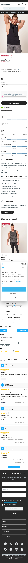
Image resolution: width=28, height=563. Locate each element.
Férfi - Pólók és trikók (11, 12)
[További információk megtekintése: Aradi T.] (25, 365)
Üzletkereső (6, 536)
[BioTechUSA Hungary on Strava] (16, 550)
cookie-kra (12, 555)
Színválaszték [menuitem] (17, 319)
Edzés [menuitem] (3, 319)
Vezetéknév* (6, 484)
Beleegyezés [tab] (5, 267)
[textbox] (14, 337)
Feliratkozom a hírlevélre (10, 504)
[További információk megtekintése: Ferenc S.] (25, 408)
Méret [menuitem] (14, 322)
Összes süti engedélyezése (14, 288)
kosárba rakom (14, 103)
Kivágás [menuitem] (24, 319)
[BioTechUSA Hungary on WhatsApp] (22, 550)
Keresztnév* (6, 489)
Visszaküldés (7, 212)
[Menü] (25, 4)
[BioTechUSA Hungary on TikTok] (11, 550)
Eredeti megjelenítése (18, 439)
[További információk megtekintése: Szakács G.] (25, 385)
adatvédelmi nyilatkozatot (10, 502)
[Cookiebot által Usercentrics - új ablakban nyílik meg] (20, 264)
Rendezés (10, 359)
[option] (14, 1)
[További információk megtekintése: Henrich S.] (25, 448)
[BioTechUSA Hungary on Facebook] (5, 544)
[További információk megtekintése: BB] (25, 428)
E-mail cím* (5, 494)
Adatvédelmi (5, 555)
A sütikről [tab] (23, 267)
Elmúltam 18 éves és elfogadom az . (12, 501)
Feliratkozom (14, 509)
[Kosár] (22, 4)
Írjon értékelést (24, 331)
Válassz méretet (5, 84)
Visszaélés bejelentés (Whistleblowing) (14, 557)
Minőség (7, 345)
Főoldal (3, 12)
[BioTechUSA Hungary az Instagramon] (11, 544)
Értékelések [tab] (3, 327)
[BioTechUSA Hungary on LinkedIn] (5, 550)
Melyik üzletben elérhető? (6, 110)
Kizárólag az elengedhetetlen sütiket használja (14, 297)
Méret (2, 345)
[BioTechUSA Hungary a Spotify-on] (22, 544)
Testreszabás (13, 293)
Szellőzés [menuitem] (9, 319)
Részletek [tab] (14, 267)
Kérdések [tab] (11, 327)
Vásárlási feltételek (14, 559)
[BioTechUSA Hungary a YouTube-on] (16, 544)
